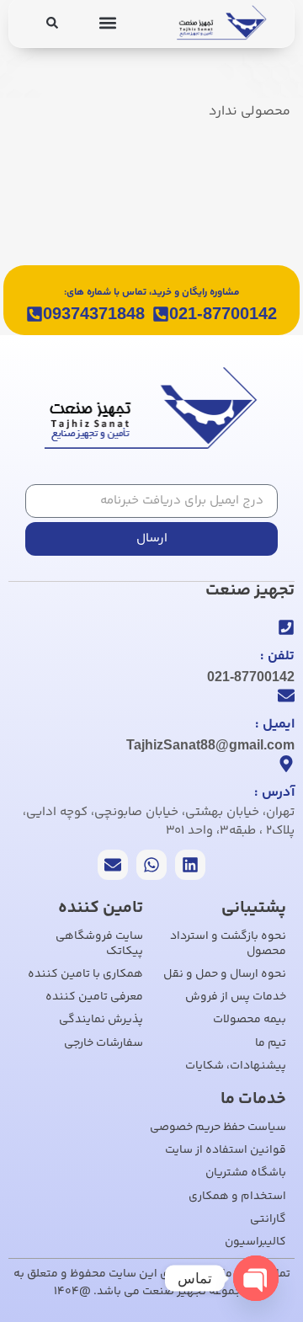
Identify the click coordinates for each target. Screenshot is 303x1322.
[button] (108, 22)
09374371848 (94, 313)
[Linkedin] (190, 865)
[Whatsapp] (151, 865)
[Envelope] (113, 865)
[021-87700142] (160, 314)
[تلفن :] (286, 627)
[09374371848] (34, 314)
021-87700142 (223, 313)
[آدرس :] (286, 763)
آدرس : (274, 792)
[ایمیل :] (286, 695)
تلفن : (277, 656)
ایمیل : (275, 724)
